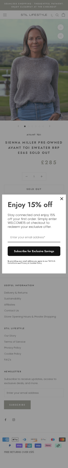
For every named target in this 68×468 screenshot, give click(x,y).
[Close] (62, 199)
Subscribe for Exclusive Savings (34, 251)
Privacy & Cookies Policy (31, 263)
